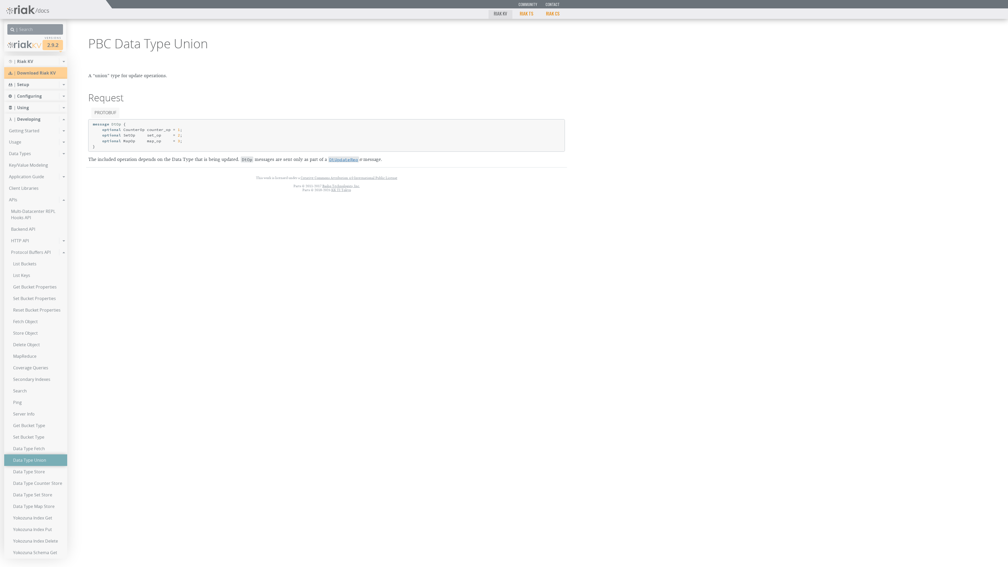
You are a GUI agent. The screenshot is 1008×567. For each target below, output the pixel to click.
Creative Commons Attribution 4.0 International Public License (349, 178)
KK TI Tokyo (341, 190)
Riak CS (553, 13)
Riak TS (526, 13)
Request (106, 97)
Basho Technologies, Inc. (341, 186)
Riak (27, 44)
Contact (552, 4)
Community (527, 4)
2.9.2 (53, 45)
